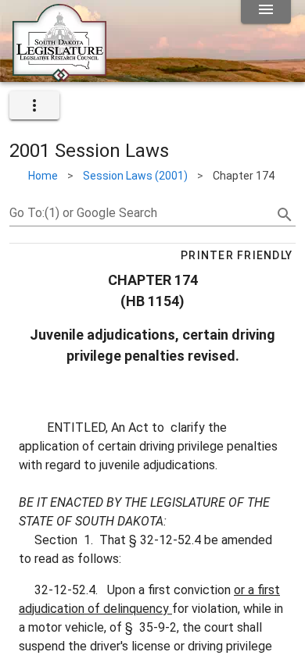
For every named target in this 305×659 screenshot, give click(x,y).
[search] (285, 215)
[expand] (34, 105)
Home (43, 175)
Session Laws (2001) (135, 175)
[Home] (59, 76)
